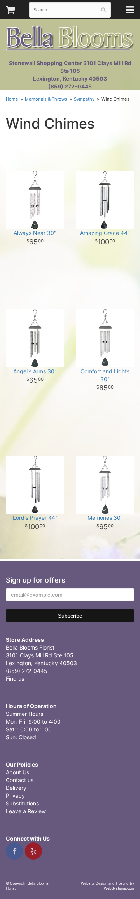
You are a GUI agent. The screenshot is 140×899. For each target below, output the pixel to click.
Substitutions (22, 803)
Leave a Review (26, 811)
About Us (17, 772)
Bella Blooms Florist (70, 38)
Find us (15, 678)
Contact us (19, 780)
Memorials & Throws (46, 99)
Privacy (15, 795)
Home (12, 99)
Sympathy (84, 99)
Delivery (16, 787)
